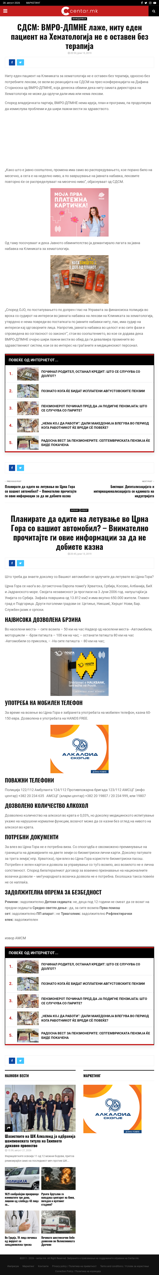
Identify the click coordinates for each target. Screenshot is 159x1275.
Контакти (43, 1266)
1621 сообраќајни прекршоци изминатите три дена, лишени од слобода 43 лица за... (22, 1199)
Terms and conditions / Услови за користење (124, 1266)
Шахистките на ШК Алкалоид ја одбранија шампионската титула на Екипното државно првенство (40, 1140)
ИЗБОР (84, 510)
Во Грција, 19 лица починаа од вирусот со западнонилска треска (21, 1241)
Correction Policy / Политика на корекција (78, 1271)
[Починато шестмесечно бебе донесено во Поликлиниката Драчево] (58, 1221)
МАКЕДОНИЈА (79, 19)
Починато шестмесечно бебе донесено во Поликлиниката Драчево (58, 1241)
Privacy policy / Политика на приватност (74, 1266)
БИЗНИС (75, 510)
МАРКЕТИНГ (33, 3)
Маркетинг (28, 1266)
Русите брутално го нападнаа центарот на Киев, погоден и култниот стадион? (57, 1199)
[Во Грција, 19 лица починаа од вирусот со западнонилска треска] (22, 1221)
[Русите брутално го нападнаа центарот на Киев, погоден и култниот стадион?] (58, 1178)
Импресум (13, 1266)
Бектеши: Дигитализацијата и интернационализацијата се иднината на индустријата (124, 491)
